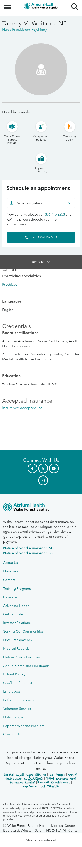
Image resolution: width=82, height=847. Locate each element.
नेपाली (73, 778)
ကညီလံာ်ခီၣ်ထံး (34, 778)
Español (9, 774)
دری (51, 774)
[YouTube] (54, 468)
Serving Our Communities (23, 631)
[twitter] (43, 468)
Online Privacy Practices (21, 657)
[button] (41, 840)
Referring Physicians (18, 700)
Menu (8, 4)
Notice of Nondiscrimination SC (28, 553)
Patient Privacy (14, 674)
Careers (9, 580)
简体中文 (41, 774)
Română (30, 782)
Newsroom (11, 571)
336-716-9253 (55, 214)
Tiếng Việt (53, 786)
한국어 (49, 778)
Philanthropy (13, 717)
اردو (42, 786)
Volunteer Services (17, 708)
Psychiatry (9, 284)
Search (73, 2)
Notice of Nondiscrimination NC (28, 548)
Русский (43, 782)
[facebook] (32, 468)
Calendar (10, 597)
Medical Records (16, 648)
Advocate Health (16, 606)
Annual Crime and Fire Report (26, 666)
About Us (10, 563)
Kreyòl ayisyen (13, 778)
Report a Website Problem (23, 726)
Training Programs (17, 588)
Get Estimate (13, 614)
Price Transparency (17, 640)
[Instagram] (43, 480)
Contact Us (11, 734)
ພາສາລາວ (62, 778)
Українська (30, 786)
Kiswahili (56, 782)
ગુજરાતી (72, 774)
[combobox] (41, 203)
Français (60, 774)
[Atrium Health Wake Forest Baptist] (41, 508)
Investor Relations (17, 623)
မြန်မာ (29, 774)
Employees (12, 691)
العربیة (20, 774)
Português (16, 782)
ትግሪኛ (66, 782)
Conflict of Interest (17, 683)
